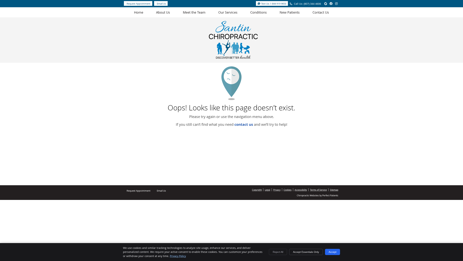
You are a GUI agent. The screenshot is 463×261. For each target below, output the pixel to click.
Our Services (227, 12)
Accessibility (301, 189)
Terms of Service (318, 189)
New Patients (290, 12)
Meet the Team (194, 12)
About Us (163, 12)
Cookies (288, 189)
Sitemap (334, 189)
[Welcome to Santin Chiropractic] (233, 57)
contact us (243, 124)
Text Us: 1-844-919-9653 (273, 3)
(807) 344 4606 (312, 3)
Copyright (257, 189)
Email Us (161, 3)
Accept (332, 251)
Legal (267, 189)
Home (138, 12)
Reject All (278, 251)
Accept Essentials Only (306, 251)
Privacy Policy (178, 256)
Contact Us (321, 12)
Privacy (277, 189)
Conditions (258, 12)
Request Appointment (138, 3)
